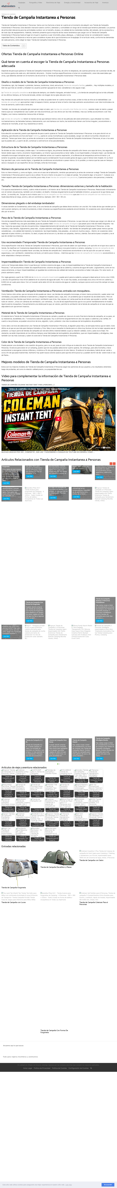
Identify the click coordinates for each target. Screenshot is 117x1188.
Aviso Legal (27, 1068)
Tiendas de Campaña (8, 14)
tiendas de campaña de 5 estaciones (88, 253)
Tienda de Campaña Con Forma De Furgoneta (34, 603)
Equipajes (21, 2)
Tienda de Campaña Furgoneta (9, 465)
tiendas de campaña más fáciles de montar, (70, 109)
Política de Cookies (59, 1068)
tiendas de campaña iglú (10, 102)
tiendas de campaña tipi (14, 119)
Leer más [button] (68, 1185)
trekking (36, 136)
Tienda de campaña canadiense (16, 92)
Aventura (105, 2)
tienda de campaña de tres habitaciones (95, 194)
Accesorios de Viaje (91, 2)
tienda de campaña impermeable (46, 277)
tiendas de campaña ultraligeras (65, 224)
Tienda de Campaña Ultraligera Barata (103, 739)
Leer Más (6, 483)
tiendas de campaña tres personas (64, 177)
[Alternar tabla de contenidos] (23, 45)
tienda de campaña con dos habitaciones (57, 194)
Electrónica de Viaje (53, 2)
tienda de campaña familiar (74, 85)
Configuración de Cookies (79, 1068)
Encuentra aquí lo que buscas (13, 1045)
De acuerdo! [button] (108, 1184)
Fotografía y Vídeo (35, 2)
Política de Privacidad (42, 1068)
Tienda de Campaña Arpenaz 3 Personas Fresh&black (103, 600)
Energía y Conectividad (72, 2)
